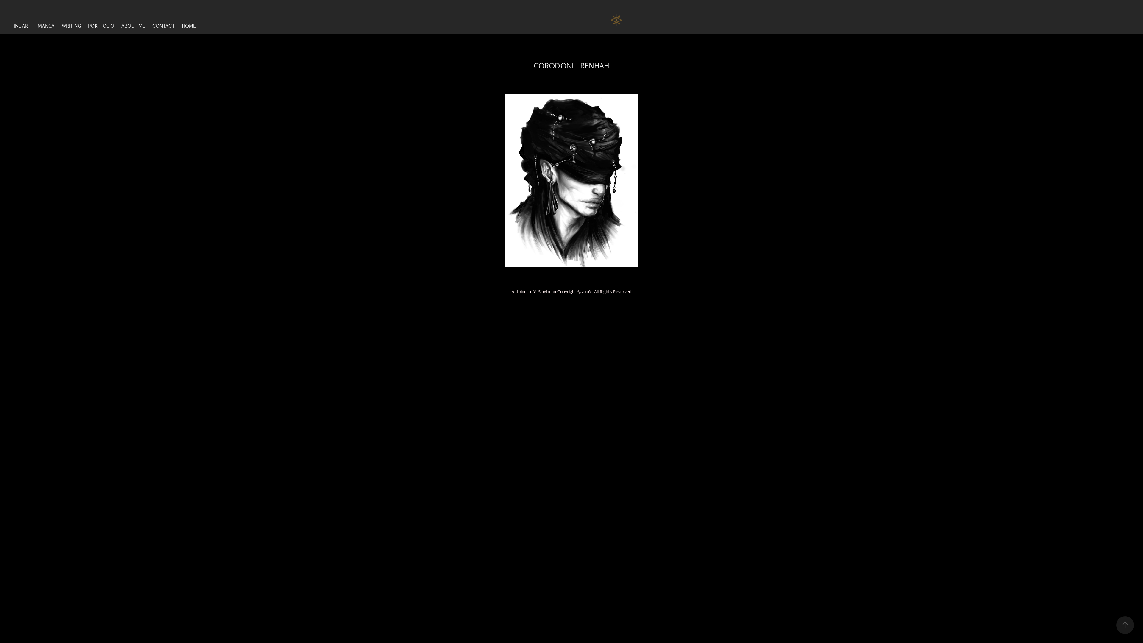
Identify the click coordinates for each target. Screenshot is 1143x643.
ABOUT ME (133, 25)
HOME (189, 25)
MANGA (46, 25)
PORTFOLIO (101, 25)
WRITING (71, 25)
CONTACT (163, 25)
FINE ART (21, 25)
